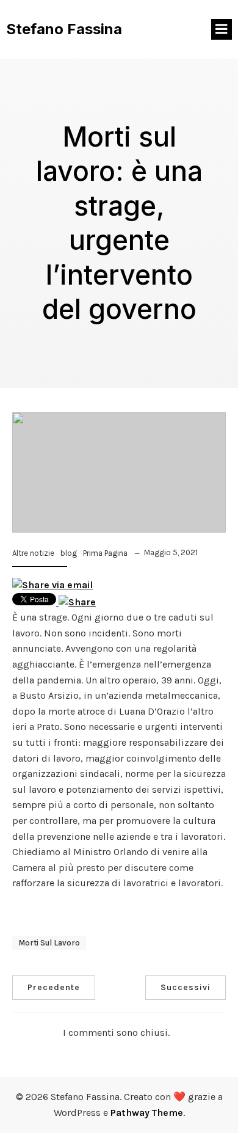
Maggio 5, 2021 (171, 552)
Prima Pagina (105, 553)
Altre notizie (33, 553)
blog (68, 553)
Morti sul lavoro (49, 942)
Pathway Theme (146, 1112)
